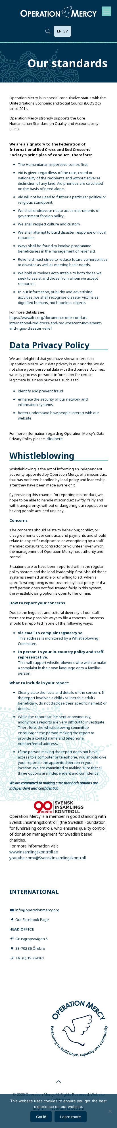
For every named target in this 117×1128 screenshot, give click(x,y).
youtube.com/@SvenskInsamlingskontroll (47, 857)
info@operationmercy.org (37, 909)
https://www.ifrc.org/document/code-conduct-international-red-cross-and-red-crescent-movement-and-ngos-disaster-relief (55, 323)
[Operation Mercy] (58, 11)
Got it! (41, 1116)
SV (65, 31)
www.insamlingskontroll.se (33, 852)
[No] (110, 1111)
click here (55, 438)
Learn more (70, 1116)
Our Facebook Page (32, 919)
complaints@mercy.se (61, 632)
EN (59, 31)
